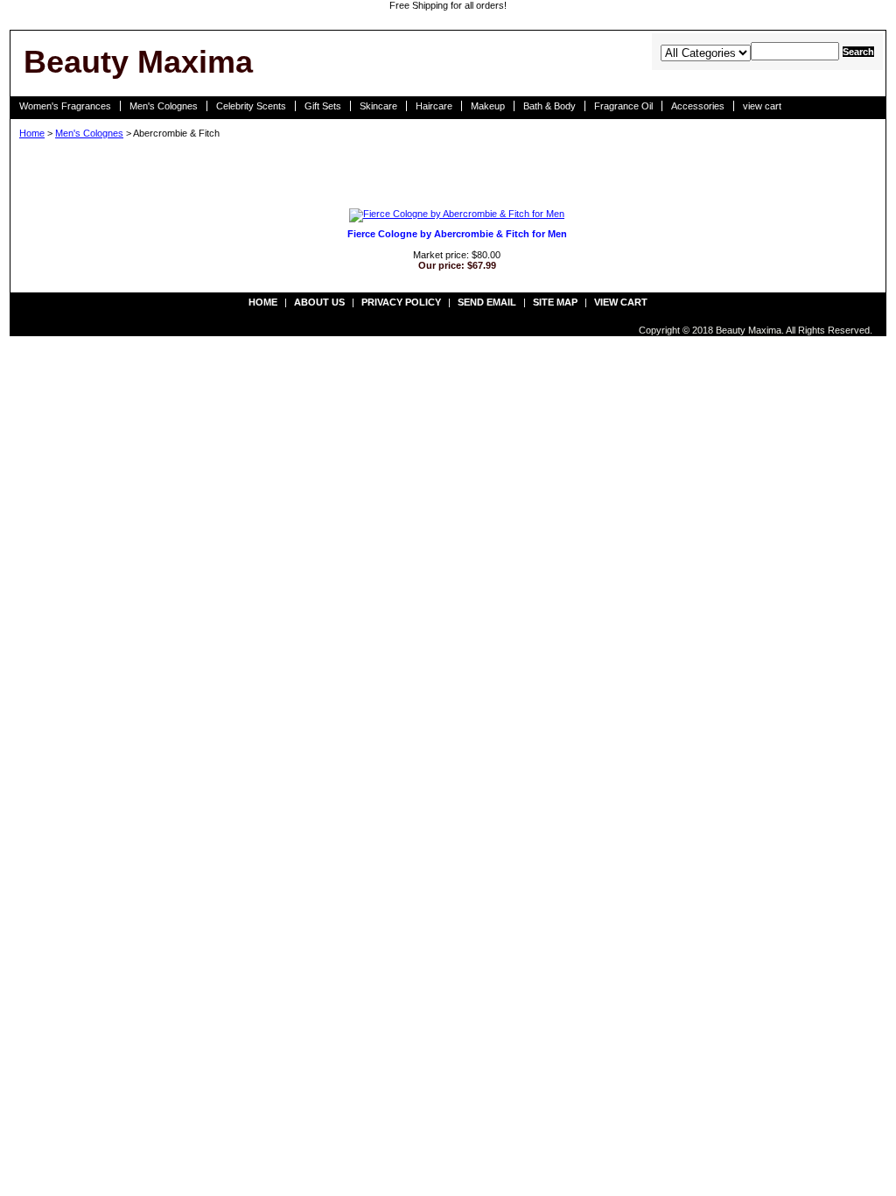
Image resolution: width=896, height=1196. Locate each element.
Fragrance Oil (623, 106)
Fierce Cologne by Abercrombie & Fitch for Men (457, 234)
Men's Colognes (164, 106)
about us (319, 302)
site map (555, 302)
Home (32, 133)
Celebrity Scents (251, 106)
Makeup (488, 106)
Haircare (434, 106)
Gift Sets (322, 106)
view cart (762, 106)
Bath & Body (549, 106)
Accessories (697, 106)
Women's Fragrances (65, 106)
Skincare (378, 106)
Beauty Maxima (138, 62)
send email (487, 302)
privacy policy (401, 302)
